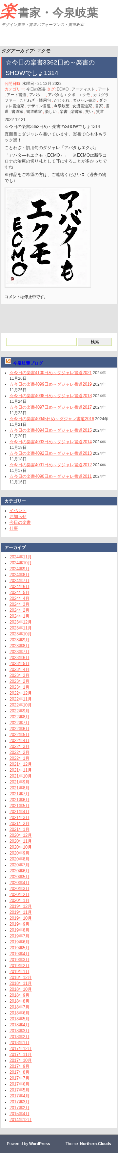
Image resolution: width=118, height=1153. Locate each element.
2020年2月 (20, 894)
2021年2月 (20, 823)
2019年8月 (20, 930)
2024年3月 (20, 604)
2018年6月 (20, 1013)
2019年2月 (20, 965)
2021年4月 (20, 811)
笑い (89, 111)
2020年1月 (20, 900)
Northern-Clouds (95, 1143)
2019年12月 (21, 906)
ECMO (63, 89)
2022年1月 (20, 758)
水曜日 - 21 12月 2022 (42, 83)
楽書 (64, 111)
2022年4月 (20, 740)
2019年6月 (20, 941)
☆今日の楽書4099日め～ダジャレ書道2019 (51, 384)
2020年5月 (20, 876)
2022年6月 (20, 728)
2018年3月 (20, 1030)
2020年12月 (21, 835)
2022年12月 (21, 693)
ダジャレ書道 (84, 100)
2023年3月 (20, 675)
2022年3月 (20, 746)
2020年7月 (20, 864)
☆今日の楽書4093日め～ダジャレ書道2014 (51, 441)
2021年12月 (21, 764)
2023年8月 (20, 645)
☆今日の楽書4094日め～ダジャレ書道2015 (51, 430)
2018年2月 (20, 1036)
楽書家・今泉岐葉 (49, 11)
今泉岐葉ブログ (28, 363)
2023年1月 (20, 687)
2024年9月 (20, 568)
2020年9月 (20, 853)
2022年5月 (20, 734)
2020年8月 (20, 859)
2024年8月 (20, 574)
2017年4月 (20, 1095)
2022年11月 (21, 699)
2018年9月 (20, 995)
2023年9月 (20, 639)
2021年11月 (21, 770)
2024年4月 (20, 598)
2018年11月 (21, 983)
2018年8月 (20, 1001)
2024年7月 (20, 580)
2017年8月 (20, 1072)
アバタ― (37, 94)
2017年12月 (21, 1048)
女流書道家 (82, 106)
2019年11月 (21, 912)
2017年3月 (20, 1101)
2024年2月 (20, 610)
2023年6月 (20, 657)
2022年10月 (21, 705)
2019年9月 (20, 924)
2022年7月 (20, 722)
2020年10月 (21, 847)
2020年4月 (20, 882)
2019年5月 (20, 947)
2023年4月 (20, 669)
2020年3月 (20, 888)
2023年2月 (20, 681)
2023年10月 (21, 633)
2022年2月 (20, 752)
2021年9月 (20, 782)
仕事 (14, 528)
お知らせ (18, 516)
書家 (99, 106)
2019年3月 (20, 959)
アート (104, 89)
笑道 (100, 111)
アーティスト (83, 89)
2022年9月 (20, 710)
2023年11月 (21, 628)
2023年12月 (21, 622)
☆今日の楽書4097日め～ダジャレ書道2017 (51, 407)
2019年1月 (20, 971)
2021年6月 (20, 799)
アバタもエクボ (61, 94)
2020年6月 (20, 870)
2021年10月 (21, 776)
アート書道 (16, 94)
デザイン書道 (39, 106)
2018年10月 (21, 989)
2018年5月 (20, 1018)
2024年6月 (20, 586)
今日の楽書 (36, 89)
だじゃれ (61, 100)
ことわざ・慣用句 (35, 100)
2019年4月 (20, 953)
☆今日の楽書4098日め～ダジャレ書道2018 (51, 395)
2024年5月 (20, 592)
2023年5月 (20, 663)
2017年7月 (20, 1078)
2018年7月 (20, 1007)
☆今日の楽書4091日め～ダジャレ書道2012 (51, 464)
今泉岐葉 (61, 106)
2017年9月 (20, 1066)
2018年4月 (20, 1024)
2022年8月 (20, 716)
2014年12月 (21, 1119)
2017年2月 (20, 1107)
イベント (18, 510)
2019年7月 (20, 936)
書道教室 (34, 111)
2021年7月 (20, 793)
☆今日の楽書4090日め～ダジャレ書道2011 (51, 476)
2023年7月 (20, 651)
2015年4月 (20, 1113)
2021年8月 (20, 787)
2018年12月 (21, 977)
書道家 (17, 111)
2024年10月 (21, 562)
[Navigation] (6, 37)
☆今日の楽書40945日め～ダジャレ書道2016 (52, 418)
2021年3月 (20, 817)
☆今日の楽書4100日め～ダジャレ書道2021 (51, 372)
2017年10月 (21, 1060)
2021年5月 (20, 805)
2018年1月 (20, 1042)
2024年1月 (20, 616)
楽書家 (76, 111)
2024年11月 (21, 556)
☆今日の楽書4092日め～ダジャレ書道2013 (51, 453)
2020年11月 (21, 841)
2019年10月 (21, 918)
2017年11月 (21, 1054)
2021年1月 (20, 829)
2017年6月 (20, 1084)
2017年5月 (20, 1090)
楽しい (51, 111)
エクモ (84, 94)
